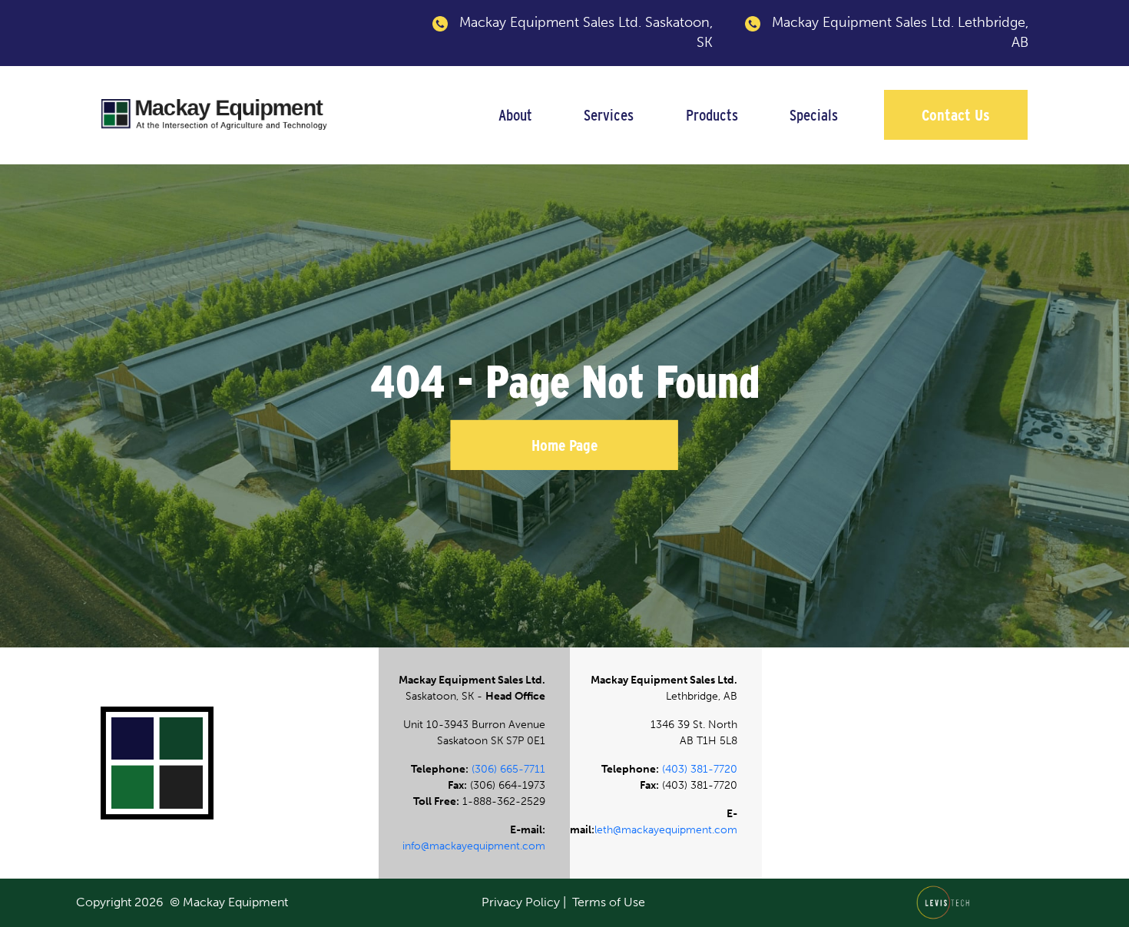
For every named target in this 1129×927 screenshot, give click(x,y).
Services (609, 114)
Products (712, 114)
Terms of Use (608, 902)
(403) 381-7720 (699, 769)
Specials (814, 114)
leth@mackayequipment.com (665, 829)
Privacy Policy (521, 902)
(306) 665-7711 (508, 769)
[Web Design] (947, 901)
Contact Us (956, 114)
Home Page (564, 445)
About (515, 114)
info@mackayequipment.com (473, 846)
